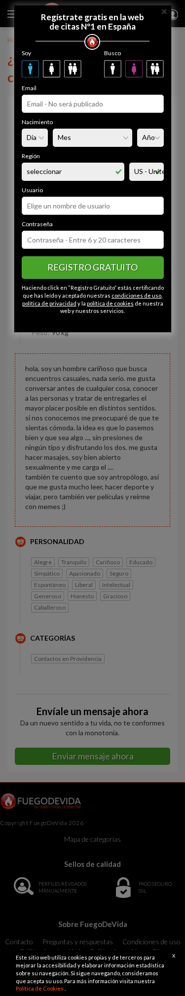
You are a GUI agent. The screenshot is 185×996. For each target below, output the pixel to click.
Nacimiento (37, 122)
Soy (26, 53)
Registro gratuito (92, 267)
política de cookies (110, 303)
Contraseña (37, 224)
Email (29, 88)
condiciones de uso (136, 295)
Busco (112, 53)
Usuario (32, 190)
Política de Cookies (40, 988)
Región (31, 156)
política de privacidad (49, 303)
